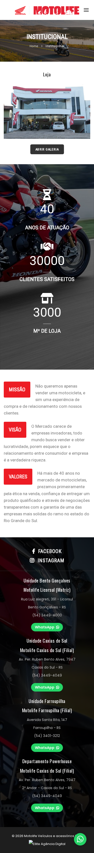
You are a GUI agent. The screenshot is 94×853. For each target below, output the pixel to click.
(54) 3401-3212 (47, 735)
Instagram (49, 561)
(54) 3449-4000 (47, 615)
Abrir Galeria (46, 149)
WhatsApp (44, 627)
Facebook (48, 551)
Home (34, 46)
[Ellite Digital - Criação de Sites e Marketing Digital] (47, 844)
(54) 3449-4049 (47, 675)
